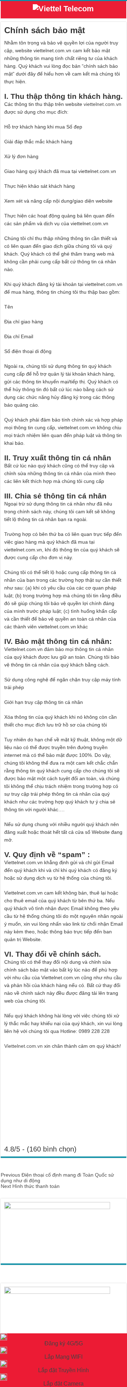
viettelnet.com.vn (102, 104)
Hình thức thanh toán (30, 1186)
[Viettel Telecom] (63, 10)
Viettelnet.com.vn (23, 1046)
